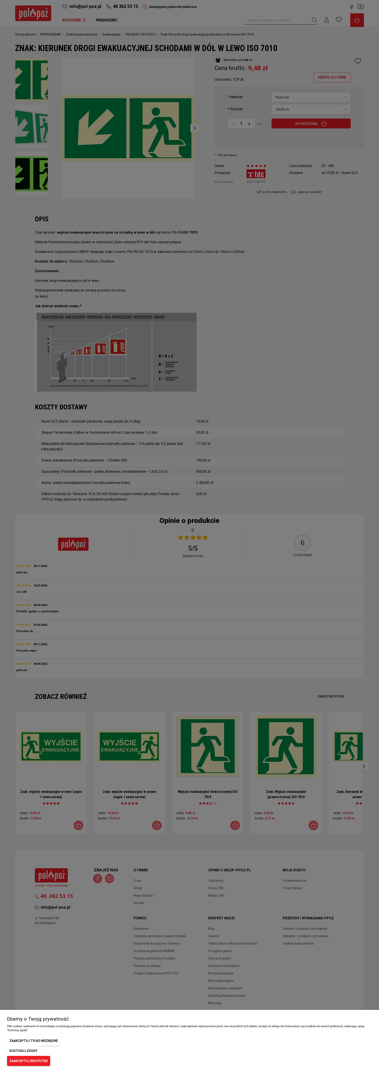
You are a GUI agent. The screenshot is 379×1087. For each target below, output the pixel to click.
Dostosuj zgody (23, 1051)
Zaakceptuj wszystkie (28, 1061)
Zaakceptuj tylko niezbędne (33, 1041)
